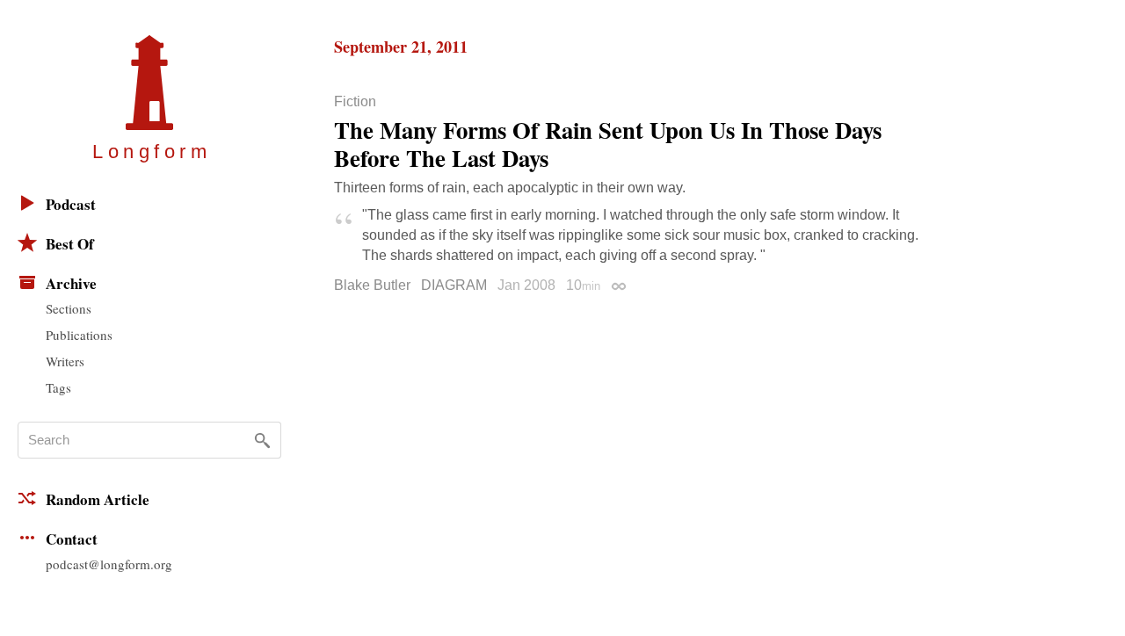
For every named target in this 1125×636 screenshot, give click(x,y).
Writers (65, 361)
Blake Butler (372, 285)
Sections (68, 308)
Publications (79, 334)
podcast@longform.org (109, 564)
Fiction (355, 102)
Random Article (97, 499)
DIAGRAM (454, 285)
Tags (58, 387)
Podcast (71, 204)
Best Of (70, 244)
